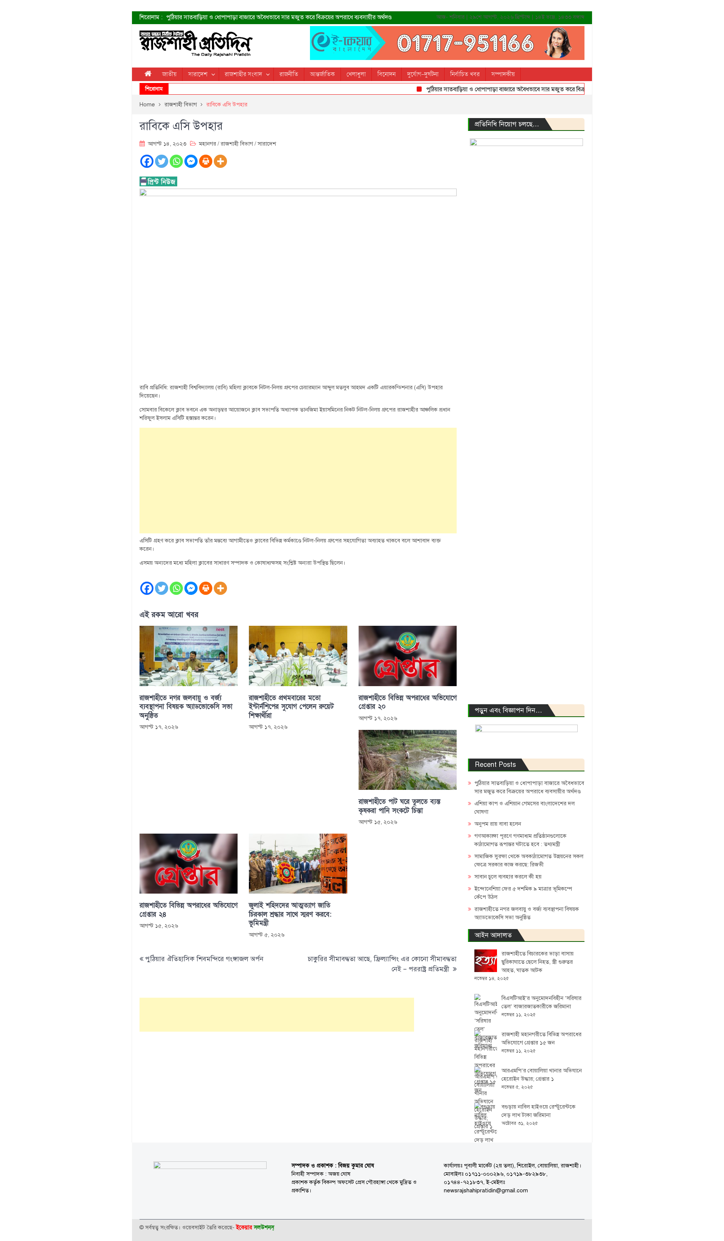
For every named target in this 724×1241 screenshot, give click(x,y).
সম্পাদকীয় (503, 74)
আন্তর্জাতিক (322, 74)
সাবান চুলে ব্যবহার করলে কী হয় (507, 876)
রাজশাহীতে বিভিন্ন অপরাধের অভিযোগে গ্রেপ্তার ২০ (408, 702)
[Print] (205, 161)
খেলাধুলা (356, 74)
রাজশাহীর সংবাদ (243, 74)
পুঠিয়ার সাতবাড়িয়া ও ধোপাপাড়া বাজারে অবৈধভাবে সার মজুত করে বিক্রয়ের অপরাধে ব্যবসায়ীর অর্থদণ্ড (279, 17)
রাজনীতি (288, 74)
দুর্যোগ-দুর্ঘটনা (423, 74)
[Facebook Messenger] (191, 161)
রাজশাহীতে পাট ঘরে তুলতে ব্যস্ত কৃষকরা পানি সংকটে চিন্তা (399, 806)
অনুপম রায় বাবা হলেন (497, 823)
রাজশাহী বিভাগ (237, 143)
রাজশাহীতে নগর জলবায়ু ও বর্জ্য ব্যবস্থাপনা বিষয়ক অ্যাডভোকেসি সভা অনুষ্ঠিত (186, 707)
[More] (220, 161)
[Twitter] (161, 161)
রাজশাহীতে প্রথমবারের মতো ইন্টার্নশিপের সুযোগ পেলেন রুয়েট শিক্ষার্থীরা (291, 707)
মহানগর (207, 143)
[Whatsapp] (176, 161)
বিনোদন (386, 74)
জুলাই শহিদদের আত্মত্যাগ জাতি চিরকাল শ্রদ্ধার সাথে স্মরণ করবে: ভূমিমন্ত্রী (290, 914)
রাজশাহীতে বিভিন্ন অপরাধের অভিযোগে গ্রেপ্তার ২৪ (189, 909)
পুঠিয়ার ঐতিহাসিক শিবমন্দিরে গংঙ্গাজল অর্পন (204, 959)
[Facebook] (146, 161)
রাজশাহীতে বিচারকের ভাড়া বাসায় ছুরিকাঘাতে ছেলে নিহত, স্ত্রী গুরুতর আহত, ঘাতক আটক (538, 962)
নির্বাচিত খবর (465, 74)
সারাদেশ (197, 74)
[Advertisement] (298, 480)
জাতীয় (169, 74)
